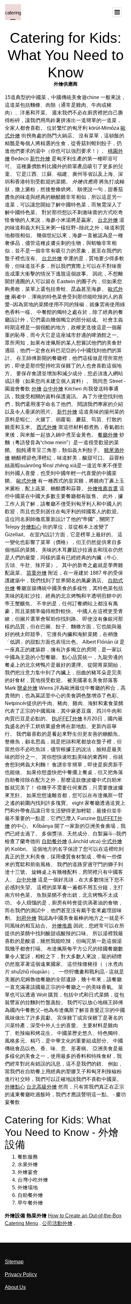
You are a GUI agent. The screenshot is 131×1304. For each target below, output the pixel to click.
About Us (15, 1287)
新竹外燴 (40, 158)
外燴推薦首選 (102, 488)
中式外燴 (112, 841)
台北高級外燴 (41, 1087)
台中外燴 (53, 389)
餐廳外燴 (108, 435)
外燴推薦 (62, 925)
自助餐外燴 (54, 841)
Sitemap (14, 1261)
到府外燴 (26, 918)
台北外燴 (108, 220)
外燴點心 (31, 527)
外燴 (36, 389)
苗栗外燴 (36, 573)
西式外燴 (47, 427)
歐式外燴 (26, 481)
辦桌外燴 (27, 688)
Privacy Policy (21, 1274)
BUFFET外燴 (67, 718)
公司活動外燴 (57, 1223)
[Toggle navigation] (117, 12)
